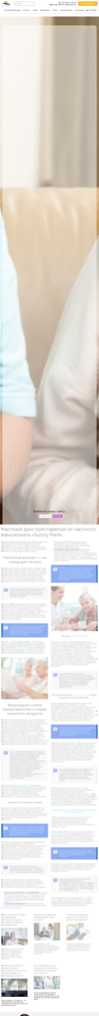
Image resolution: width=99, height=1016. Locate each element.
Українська (45, 516)
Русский (57, 516)
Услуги (26, 10)
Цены (35, 10)
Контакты (79, 10)
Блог (55, 10)
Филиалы (44, 10)
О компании (65, 10)
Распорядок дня (12, 10)
